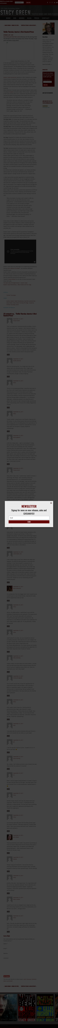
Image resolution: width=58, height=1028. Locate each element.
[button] (51, 503)
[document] (29, 514)
